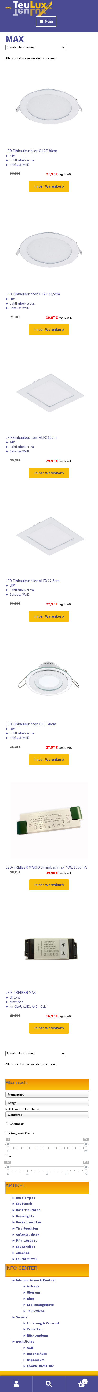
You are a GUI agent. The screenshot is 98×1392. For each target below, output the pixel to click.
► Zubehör (20, 1253)
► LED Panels (22, 1204)
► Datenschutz (35, 1353)
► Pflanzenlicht (24, 1240)
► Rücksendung (35, 1335)
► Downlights (23, 1216)
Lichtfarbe (32, 1109)
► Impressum (33, 1360)
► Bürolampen (23, 1197)
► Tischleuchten (25, 1228)
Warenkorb (75, 1379)
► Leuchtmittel (24, 1259)
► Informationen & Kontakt (34, 1280)
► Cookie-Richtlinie (38, 1366)
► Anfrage (31, 1286)
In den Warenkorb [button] (49, 186)
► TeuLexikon (34, 1311)
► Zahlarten (32, 1329)
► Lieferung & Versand (41, 1323)
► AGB (28, 1347)
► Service (19, 1317)
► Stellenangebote (38, 1304)
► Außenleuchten (25, 1234)
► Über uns (32, 1292)
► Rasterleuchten (26, 1210)
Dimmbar (17, 1123)
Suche (49, 1384)
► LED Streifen (23, 1246)
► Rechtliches (23, 1341)
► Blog (28, 1298)
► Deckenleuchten (26, 1222)
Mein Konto (16, 1384)
